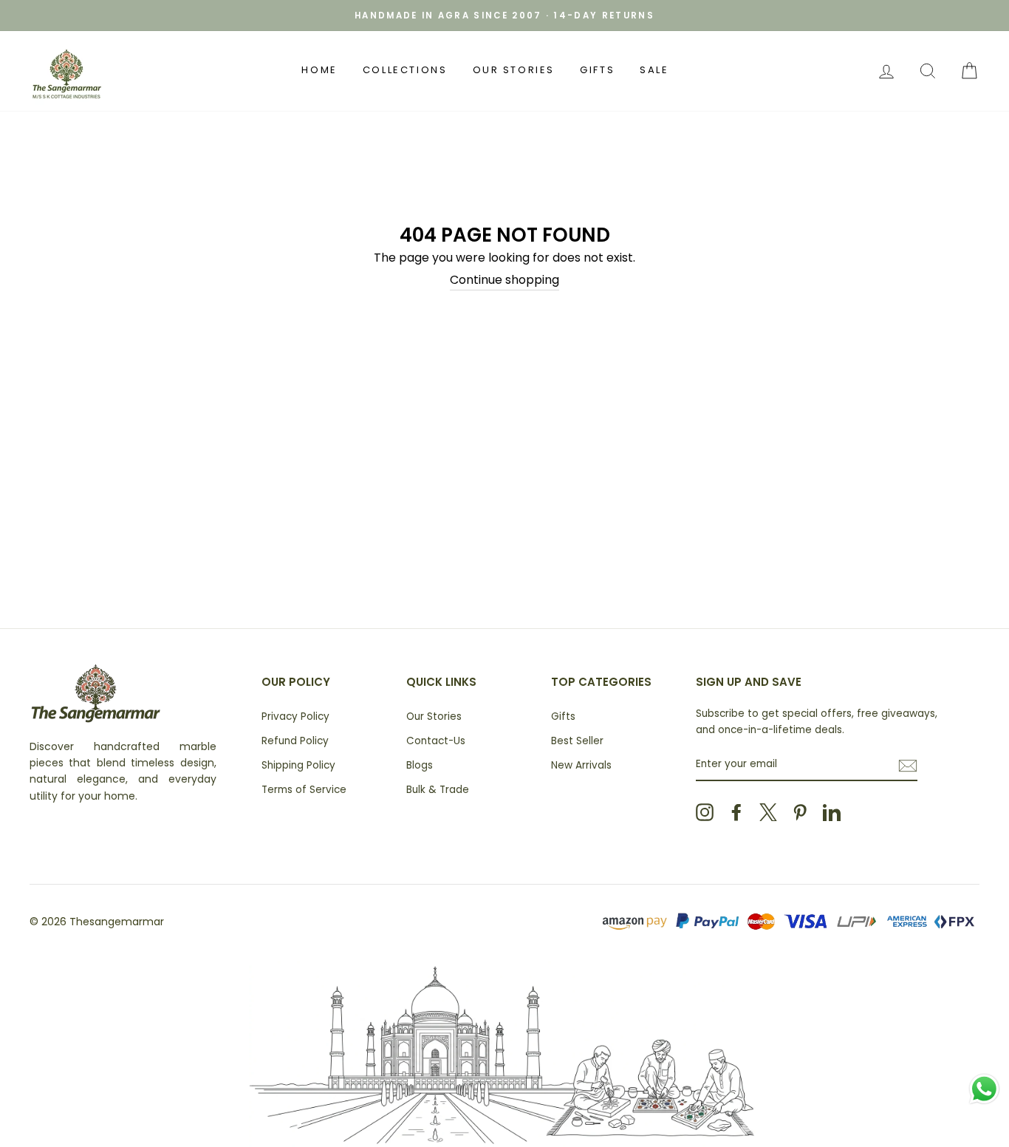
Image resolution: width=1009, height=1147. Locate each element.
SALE (654, 70)
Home (319, 70)
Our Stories (514, 70)
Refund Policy (295, 741)
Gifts (597, 70)
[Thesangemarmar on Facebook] (736, 812)
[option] (504, 15)
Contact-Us (435, 741)
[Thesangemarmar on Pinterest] (800, 812)
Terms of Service (303, 790)
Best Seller (577, 741)
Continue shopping (504, 279)
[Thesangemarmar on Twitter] (768, 812)
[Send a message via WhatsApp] (984, 1089)
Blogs (419, 765)
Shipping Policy (298, 765)
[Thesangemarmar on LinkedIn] (832, 812)
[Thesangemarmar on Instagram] (705, 812)
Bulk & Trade (437, 790)
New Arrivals (581, 765)
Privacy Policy (295, 716)
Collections (405, 70)
